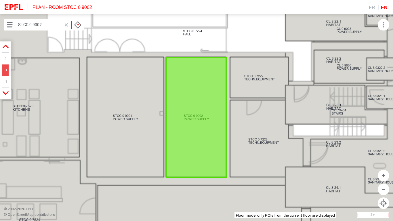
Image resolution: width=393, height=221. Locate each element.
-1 (5, 81)
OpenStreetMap (21, 214)
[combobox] (49, 25)
